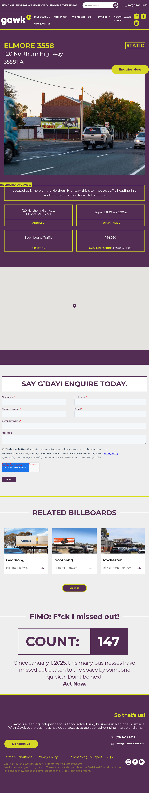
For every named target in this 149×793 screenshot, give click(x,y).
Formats (60, 17)
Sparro (78, 764)
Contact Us (42, 23)
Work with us (81, 17)
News (117, 20)
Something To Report (86, 757)
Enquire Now (130, 69)
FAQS (109, 757)
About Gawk (122, 17)
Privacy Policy (48, 757)
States (103, 17)
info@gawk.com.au (130, 743)
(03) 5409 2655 (138, 5)
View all (74, 588)
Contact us (21, 744)
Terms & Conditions (18, 757)
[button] (74, 306)
